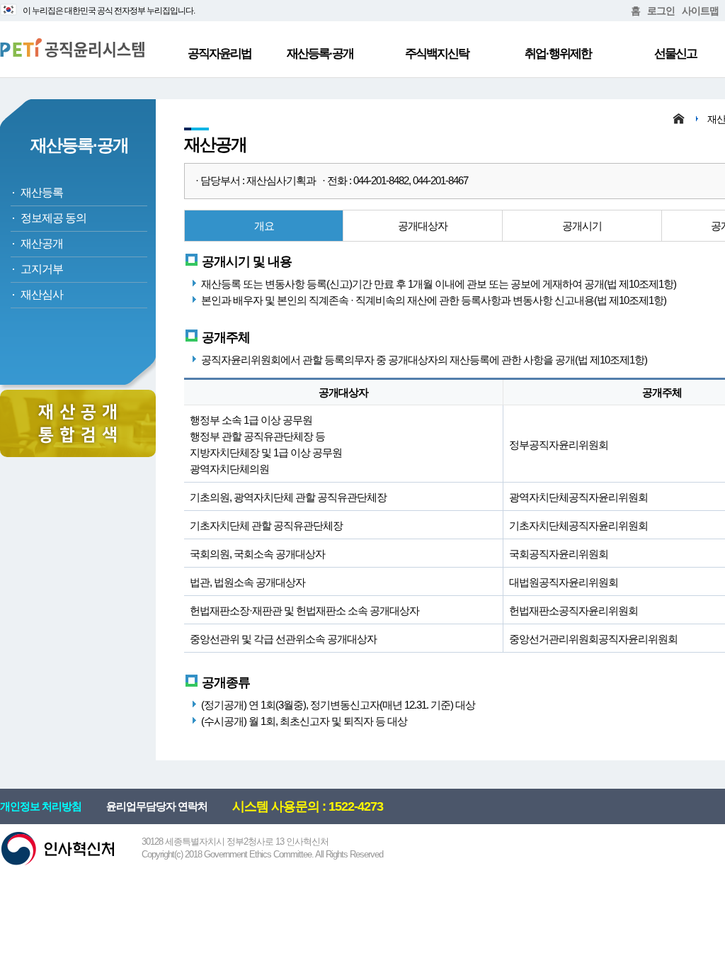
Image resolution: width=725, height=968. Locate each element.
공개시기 (582, 226)
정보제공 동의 (53, 218)
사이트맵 (700, 10)
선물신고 (675, 53)
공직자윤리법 (219, 53)
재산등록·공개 (320, 53)
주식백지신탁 (437, 53)
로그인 (661, 10)
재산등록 (42, 192)
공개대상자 (422, 226)
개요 (264, 226)
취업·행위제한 (558, 53)
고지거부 (42, 269)
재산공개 (42, 243)
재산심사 (42, 294)
